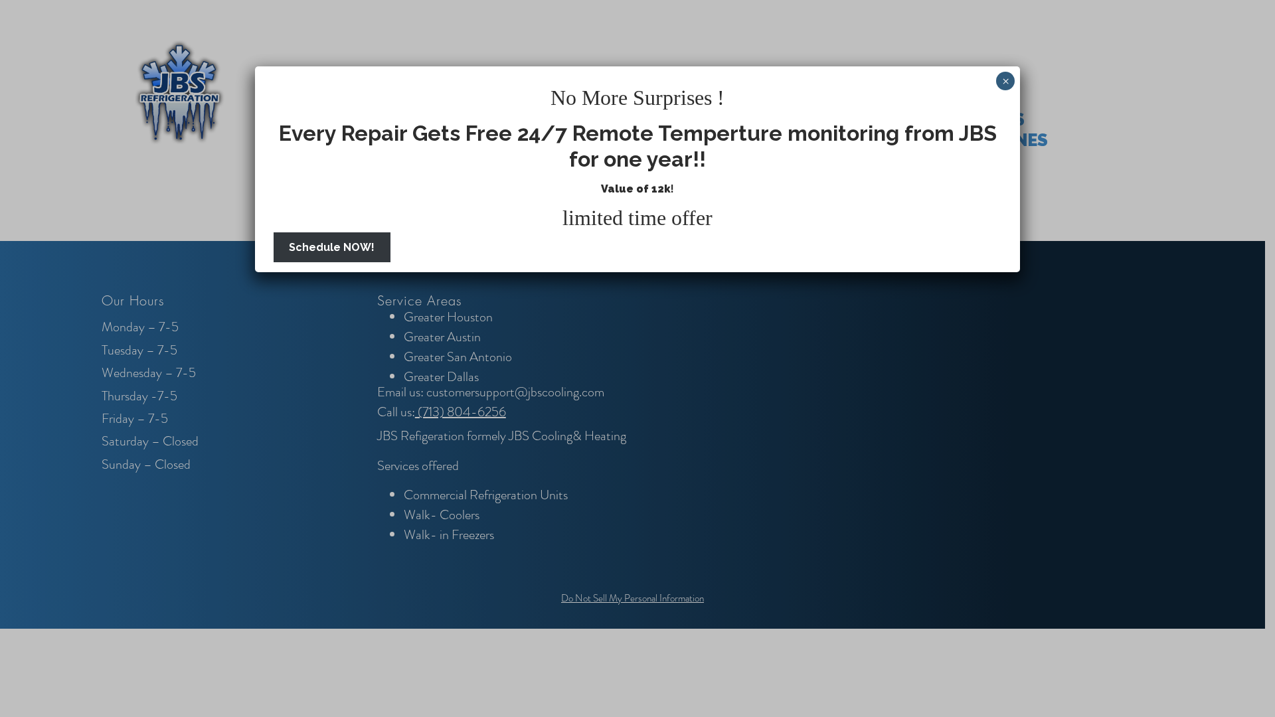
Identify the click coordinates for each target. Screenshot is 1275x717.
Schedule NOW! (332, 247)
